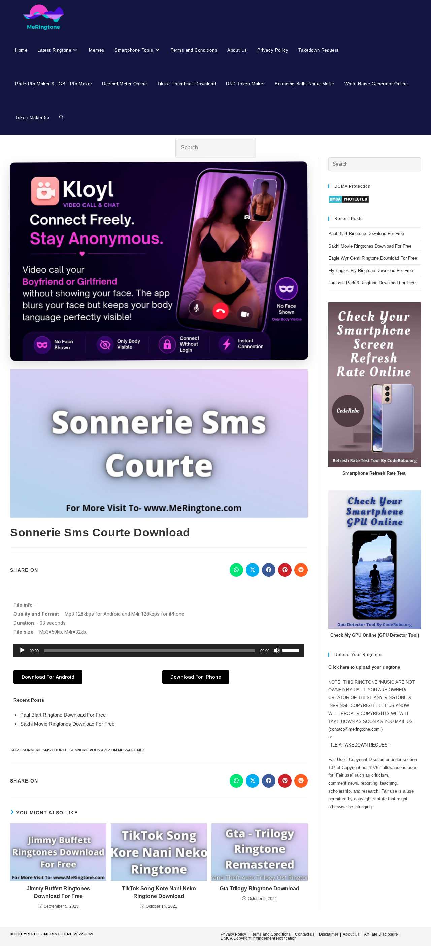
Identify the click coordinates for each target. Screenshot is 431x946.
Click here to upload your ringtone (364, 667)
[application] (158, 650)
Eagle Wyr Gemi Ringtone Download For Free (372, 258)
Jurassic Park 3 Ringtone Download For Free (372, 282)
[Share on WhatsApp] (236, 570)
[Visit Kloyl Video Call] (159, 263)
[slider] (291, 650)
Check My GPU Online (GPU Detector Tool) (374, 635)
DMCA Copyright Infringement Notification (259, 938)
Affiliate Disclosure (381, 934)
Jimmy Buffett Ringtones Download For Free (58, 892)
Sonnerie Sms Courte (45, 750)
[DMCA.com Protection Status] (348, 199)
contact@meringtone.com (355, 729)
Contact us (304, 934)
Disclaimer (328, 934)
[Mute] (276, 650)
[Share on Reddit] (301, 570)
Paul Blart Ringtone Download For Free (63, 715)
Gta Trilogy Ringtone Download (259, 889)
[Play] (22, 650)
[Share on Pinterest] (285, 570)
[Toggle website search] (61, 118)
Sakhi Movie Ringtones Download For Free (67, 724)
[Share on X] (252, 570)
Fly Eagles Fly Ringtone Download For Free (370, 270)
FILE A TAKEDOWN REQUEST (359, 745)
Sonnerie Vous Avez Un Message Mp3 (106, 750)
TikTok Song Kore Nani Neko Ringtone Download (159, 892)
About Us (351, 934)
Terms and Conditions (271, 934)
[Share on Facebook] (268, 570)
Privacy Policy (233, 934)
